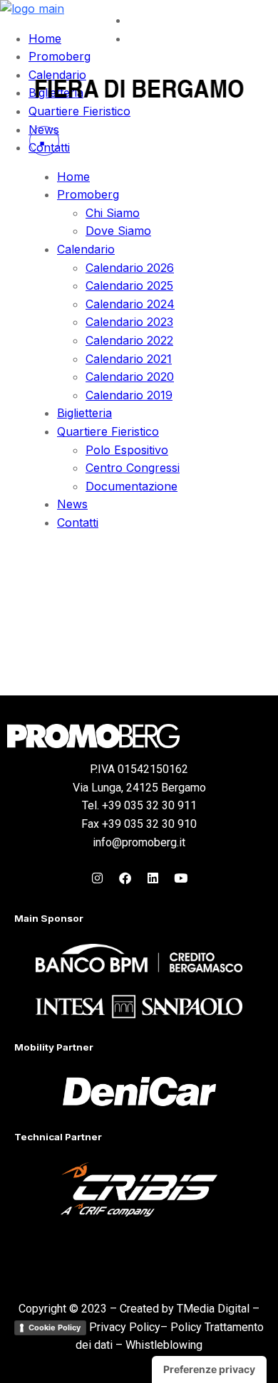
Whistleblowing (163, 1345)
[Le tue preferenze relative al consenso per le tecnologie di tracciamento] (209, 1369)
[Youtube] (181, 878)
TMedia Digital (213, 1308)
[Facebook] (125, 878)
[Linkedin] (153, 878)
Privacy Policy (124, 1327)
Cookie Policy (55, 1327)
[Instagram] (98, 878)
